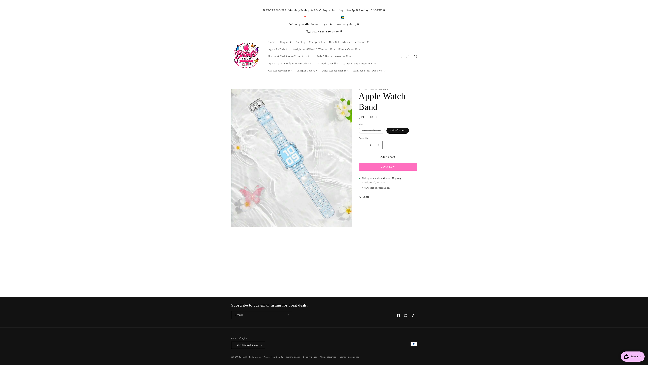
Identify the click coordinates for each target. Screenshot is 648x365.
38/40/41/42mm (373, 131)
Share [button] (366, 196)
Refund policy (293, 357)
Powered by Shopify (273, 357)
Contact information (349, 357)
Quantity (363, 138)
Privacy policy (310, 357)
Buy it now (388, 166)
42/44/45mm (397, 130)
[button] (317, 42)
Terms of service (328, 357)
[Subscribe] (288, 315)
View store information (376, 187)
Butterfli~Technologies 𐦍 (251, 357)
